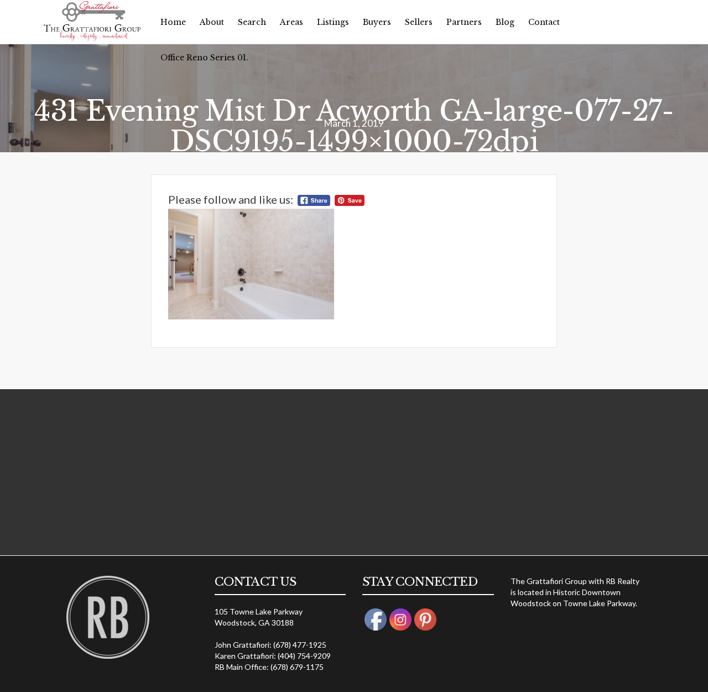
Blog (505, 22)
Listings (333, 22)
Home (173, 22)
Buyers (377, 22)
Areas (291, 22)
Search (252, 22)
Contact (544, 22)
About (212, 22)
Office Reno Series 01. (204, 58)
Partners (464, 22)
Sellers (419, 22)
